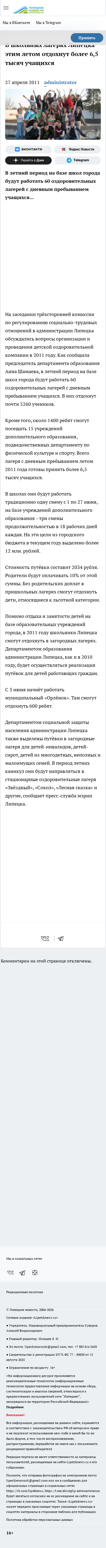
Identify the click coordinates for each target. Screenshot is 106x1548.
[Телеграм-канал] (77, 160)
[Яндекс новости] (77, 149)
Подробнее (15, 1407)
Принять (87, 37)
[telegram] (62, 938)
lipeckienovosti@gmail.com (45, 1347)
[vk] (45, 938)
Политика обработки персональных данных (39, 1520)
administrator (60, 82)
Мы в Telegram (48, 22)
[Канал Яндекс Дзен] (28, 160)
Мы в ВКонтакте (16, 22)
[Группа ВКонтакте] (28, 149)
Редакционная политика (24, 1292)
